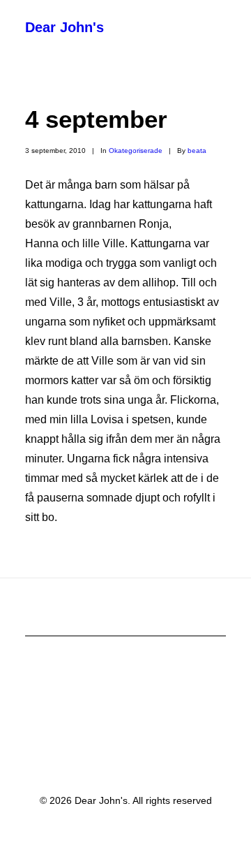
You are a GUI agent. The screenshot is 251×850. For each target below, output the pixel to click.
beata (197, 150)
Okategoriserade (135, 150)
